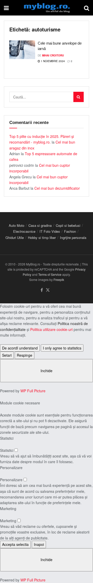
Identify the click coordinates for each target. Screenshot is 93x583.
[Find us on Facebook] (42, 290)
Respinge (24, 355)
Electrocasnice (24, 231)
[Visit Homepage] (46, 8)
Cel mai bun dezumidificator (57, 188)
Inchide (46, 370)
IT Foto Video (50, 231)
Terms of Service (49, 274)
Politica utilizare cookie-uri (51, 329)
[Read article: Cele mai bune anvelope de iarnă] (22, 49)
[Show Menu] (6, 7)
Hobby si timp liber (42, 237)
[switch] (16, 450)
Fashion (70, 231)
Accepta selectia (15, 544)
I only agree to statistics (62, 348)
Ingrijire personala (73, 237)
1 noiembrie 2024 (52, 61)
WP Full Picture (32, 390)
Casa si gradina (40, 225)
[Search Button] (86, 7)
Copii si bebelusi (68, 225)
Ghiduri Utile (14, 237)
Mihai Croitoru (53, 55)
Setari (7, 355)
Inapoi (39, 544)
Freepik (58, 279)
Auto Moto (16, 225)
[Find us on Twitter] (48, 290)
